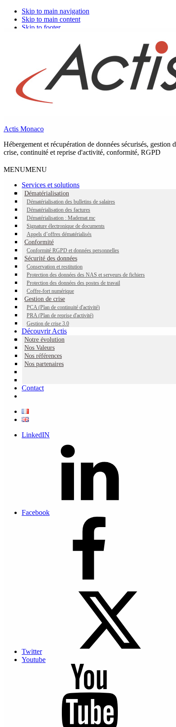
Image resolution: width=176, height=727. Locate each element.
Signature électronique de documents (66, 226)
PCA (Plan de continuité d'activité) (63, 307)
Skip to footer (41, 27)
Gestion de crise (44, 299)
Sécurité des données (50, 258)
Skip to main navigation (55, 11)
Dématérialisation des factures (58, 210)
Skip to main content (51, 19)
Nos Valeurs (39, 347)
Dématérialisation (46, 193)
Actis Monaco (24, 129)
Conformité (39, 242)
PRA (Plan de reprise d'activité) (60, 315)
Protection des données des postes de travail (73, 283)
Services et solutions (50, 185)
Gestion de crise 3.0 (48, 323)
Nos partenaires (44, 364)
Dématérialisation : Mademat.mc (61, 218)
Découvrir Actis (44, 331)
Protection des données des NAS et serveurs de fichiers (86, 275)
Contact (33, 388)
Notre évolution (44, 339)
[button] (25, 169)
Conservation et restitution (55, 267)
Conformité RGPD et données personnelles (73, 250)
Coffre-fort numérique (50, 291)
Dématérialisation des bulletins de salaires (71, 202)
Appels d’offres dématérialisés (59, 234)
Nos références (43, 355)
